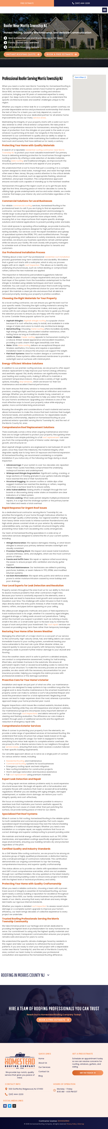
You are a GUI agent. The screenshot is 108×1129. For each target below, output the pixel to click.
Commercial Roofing (16, 763)
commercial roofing (22, 205)
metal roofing (37, 329)
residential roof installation (57, 257)
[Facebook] (5, 1106)
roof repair (53, 624)
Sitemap (81, 1124)
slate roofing (17, 161)
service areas (39, 117)
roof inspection (32, 265)
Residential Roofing (15, 761)
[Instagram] (14, 1106)
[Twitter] (9, 1106)
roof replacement (51, 437)
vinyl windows (25, 381)
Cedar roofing (28, 337)
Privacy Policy (72, 1124)
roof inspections (29, 713)
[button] (104, 10)
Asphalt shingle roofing (35, 320)
